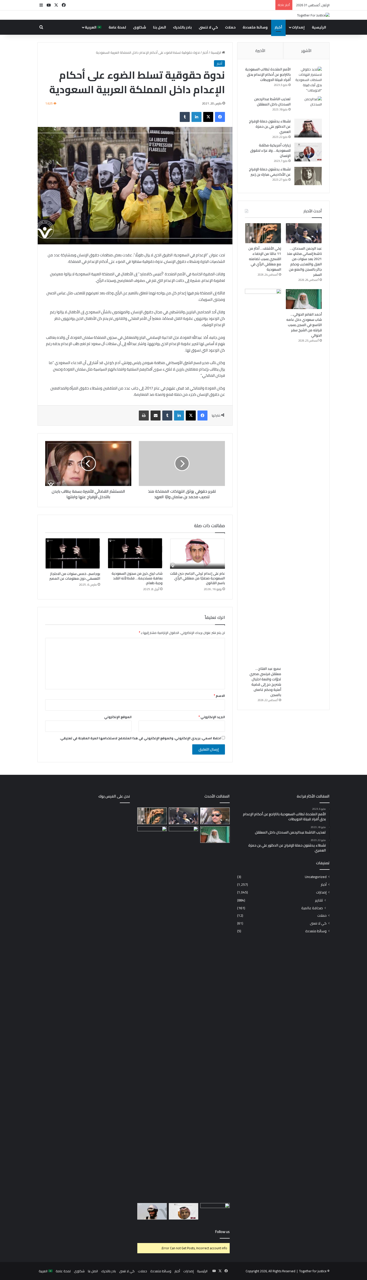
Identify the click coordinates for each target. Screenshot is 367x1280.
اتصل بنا (159, 27)
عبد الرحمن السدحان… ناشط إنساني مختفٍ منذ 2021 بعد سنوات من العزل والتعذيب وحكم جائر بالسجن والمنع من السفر (304, 261)
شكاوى (139, 27)
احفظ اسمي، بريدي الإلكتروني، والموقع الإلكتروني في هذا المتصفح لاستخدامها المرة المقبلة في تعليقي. (140, 738)
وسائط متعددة (255, 27)
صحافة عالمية (312, 907)
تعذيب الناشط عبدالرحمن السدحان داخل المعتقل (272, 101)
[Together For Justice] (313, 15)
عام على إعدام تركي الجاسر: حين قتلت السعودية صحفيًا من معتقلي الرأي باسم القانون (197, 578)
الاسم (219, 696)
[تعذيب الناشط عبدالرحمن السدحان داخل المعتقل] (308, 105)
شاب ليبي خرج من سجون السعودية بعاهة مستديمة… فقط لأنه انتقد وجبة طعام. (137, 578)
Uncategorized (316, 876)
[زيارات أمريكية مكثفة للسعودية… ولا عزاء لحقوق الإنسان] (308, 152)
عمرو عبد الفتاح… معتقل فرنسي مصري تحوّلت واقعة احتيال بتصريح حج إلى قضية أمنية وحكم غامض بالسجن (265, 681)
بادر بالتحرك (182, 27)
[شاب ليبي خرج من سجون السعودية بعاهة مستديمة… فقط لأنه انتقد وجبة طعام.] (135, 553)
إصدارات (298, 27)
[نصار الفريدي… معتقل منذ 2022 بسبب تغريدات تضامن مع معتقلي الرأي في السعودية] (183, 1211)
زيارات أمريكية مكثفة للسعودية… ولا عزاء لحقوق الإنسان (270, 150)
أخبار (278, 27)
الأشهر (306, 50)
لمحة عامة (117, 27)
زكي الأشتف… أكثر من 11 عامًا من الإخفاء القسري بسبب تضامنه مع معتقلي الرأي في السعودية (264, 259)
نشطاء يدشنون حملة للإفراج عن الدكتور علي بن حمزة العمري (270, 126)
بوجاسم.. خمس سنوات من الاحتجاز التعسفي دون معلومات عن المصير (74, 576)
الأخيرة (260, 50)
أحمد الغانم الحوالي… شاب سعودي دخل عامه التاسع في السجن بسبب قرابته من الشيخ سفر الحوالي (304, 325)
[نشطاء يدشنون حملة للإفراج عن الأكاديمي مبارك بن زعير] (308, 176)
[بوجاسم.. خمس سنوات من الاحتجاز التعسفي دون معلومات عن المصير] (72, 553)
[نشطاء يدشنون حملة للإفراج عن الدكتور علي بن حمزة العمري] (308, 128)
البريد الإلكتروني (211, 717)
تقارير (319, 900)
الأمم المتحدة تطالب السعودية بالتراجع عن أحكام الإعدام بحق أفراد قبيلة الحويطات (268, 74)
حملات (230, 27)
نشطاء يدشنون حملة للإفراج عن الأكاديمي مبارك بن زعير (270, 172)
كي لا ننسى (208, 27)
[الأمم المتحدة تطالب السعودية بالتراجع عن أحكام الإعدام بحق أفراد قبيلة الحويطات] (308, 80)
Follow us (222, 1231)
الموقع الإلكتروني (118, 717)
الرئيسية (319, 27)
